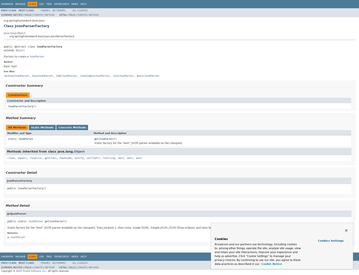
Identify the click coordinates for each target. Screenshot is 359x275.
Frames (45, 10)
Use (41, 4)
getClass (51, 158)
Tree (49, 4)
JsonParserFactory (20, 106)
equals (22, 158)
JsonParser (25, 138)
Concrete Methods (72, 127)
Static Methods (42, 127)
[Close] (346, 230)
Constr (38, 15)
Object (20, 50)
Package (20, 4)
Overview (7, 4)
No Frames (59, 10)
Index (74, 4)
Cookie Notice (271, 263)
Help (83, 4)
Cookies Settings (330, 240)
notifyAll (93, 158)
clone (11, 158)
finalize (36, 158)
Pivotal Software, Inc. (35, 271)
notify (79, 158)
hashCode (66, 158)
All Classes (80, 10)
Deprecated (61, 4)
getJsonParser (104, 138)
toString (109, 158)
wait (121, 158)
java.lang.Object (14, 33)
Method (50, 15)
